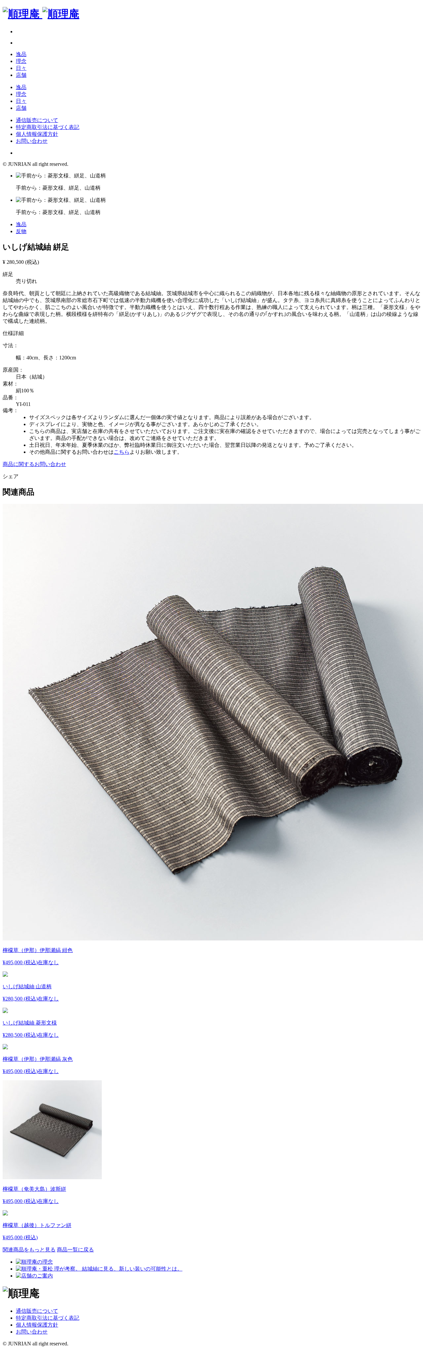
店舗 (21, 75)
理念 (21, 61)
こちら (122, 452)
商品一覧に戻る (75, 1249)
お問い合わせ (32, 141)
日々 (21, 68)
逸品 (21, 54)
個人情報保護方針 (37, 134)
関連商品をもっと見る (29, 1249)
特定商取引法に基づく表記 (47, 127)
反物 (21, 231)
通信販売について (37, 120)
